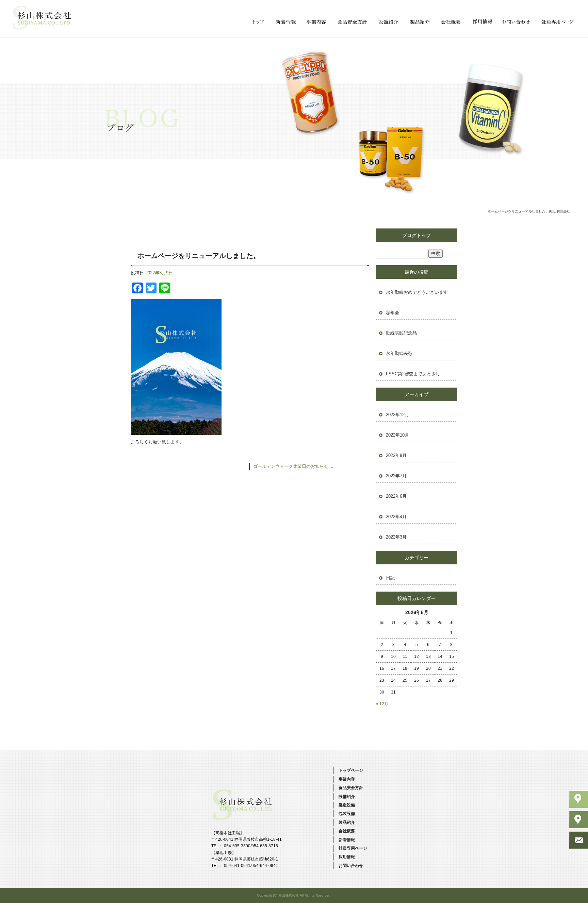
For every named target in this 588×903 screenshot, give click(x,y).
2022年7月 (396, 475)
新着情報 (285, 22)
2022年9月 (396, 455)
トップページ (259, 22)
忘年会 (392, 312)
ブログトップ (416, 235)
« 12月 (382, 703)
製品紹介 (419, 22)
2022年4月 (396, 516)
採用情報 (481, 22)
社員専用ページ (556, 22)
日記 (390, 577)
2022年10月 (397, 435)
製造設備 (347, 805)
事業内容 (316, 22)
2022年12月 (397, 414)
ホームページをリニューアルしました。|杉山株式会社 (529, 211)
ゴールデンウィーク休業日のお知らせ (293, 466)
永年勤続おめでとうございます (417, 292)
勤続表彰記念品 (401, 333)
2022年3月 (396, 537)
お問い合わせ (515, 22)
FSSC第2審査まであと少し (413, 373)
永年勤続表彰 (399, 353)
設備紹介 (388, 22)
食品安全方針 (352, 22)
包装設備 (347, 813)
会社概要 (450, 22)
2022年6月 (396, 496)
